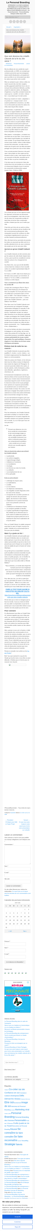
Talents (19, 1144)
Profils (15, 1123)
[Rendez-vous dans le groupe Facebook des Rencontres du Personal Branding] (5, 973)
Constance (23, 1093)
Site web (7, 879)
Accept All (17, 1216)
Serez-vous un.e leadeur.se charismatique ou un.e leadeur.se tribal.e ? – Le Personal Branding (17, 1168)
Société (19, 1140)
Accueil (9, 27)
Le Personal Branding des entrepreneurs (16, 1033)
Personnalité (20, 1120)
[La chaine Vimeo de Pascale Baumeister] (23, 973)
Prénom (7, 941)
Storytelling (24, 1140)
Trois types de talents (23, 1158)
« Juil (10, 931)
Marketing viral (22, 1109)
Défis (21, 1095)
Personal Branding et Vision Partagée (15, 1047)
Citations (6, 1089)
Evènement (17, 1103)
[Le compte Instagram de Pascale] (26, 973)
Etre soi (9, 1102)
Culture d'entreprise (11, 1096)
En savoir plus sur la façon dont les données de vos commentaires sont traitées (17, 893)
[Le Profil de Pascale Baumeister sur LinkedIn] (12, 973)
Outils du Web (7, 1113)
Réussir (13, 1129)
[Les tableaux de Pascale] (9, 973)
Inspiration (17, 27)
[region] (17, 1215)
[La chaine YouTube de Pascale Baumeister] (19, 973)
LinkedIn (13, 1110)
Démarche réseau (12, 1099)
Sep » (25, 931)
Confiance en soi (12, 1093)
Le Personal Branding (18, 2)
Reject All (17, 1227)
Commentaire (8, 844)
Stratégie (9, 1144)
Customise (17, 1222)
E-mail (6, 872)
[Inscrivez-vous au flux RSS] (16, 973)
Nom (6, 866)
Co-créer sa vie (24, 812)
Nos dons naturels (19, 1160)
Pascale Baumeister (19, 63)
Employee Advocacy (25, 1099)
